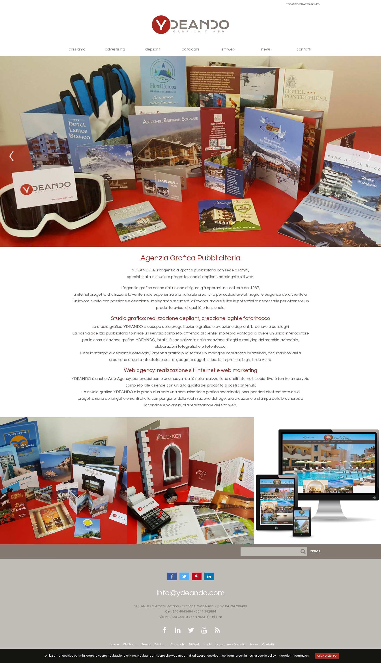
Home (114, 644)
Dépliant (152, 49)
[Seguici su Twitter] (191, 631)
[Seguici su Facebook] (164, 631)
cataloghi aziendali (190, 483)
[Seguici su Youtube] (204, 631)
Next (370, 156)
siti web (317, 483)
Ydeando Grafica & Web (302, 4)
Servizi (146, 644)
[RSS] (217, 631)
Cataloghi (190, 49)
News (266, 49)
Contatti (304, 49)
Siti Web (228, 49)
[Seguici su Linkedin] (178, 631)
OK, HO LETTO (326, 655)
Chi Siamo (130, 644)
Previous (11, 156)
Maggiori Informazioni (294, 655)
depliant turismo (63, 483)
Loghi (208, 644)
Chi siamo (77, 49)
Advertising (115, 49)
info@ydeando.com (191, 593)
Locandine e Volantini (231, 644)
